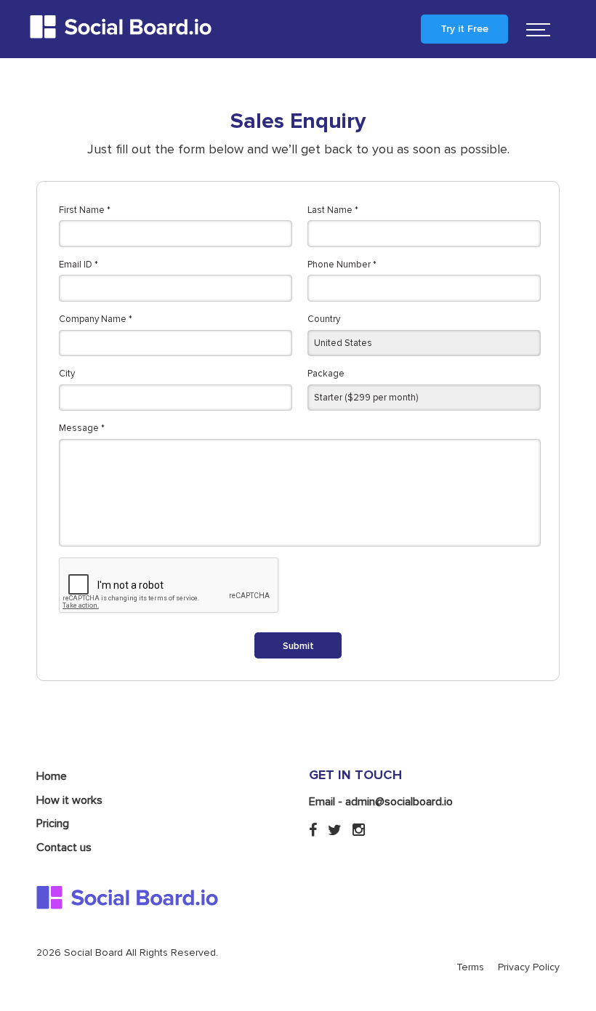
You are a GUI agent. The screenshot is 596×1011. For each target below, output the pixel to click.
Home (51, 776)
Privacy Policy (529, 967)
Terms (470, 967)
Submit (298, 646)
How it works (69, 800)
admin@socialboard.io (399, 801)
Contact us (64, 847)
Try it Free (464, 29)
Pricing (52, 823)
